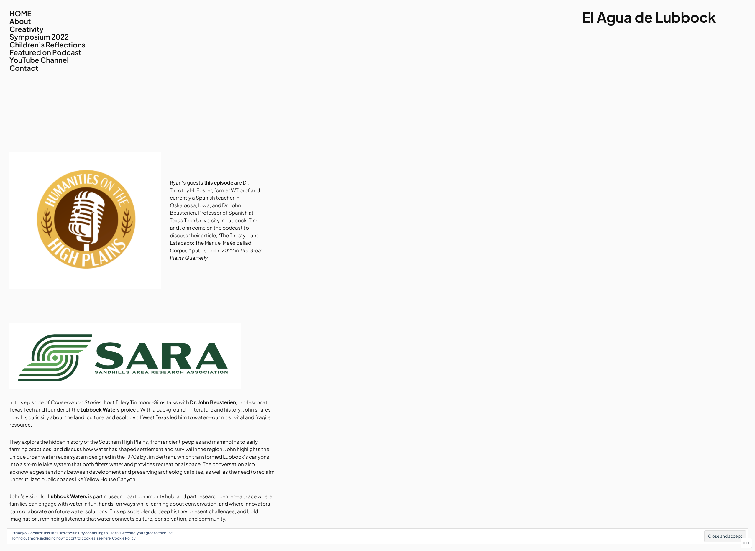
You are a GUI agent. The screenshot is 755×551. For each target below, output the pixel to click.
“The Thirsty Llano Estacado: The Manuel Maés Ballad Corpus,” (215, 243)
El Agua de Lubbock (649, 17)
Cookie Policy (123, 538)
